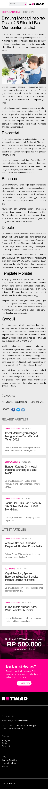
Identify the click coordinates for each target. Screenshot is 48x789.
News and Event (37, 402)
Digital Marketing (11, 12)
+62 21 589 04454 (17, 726)
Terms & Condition (9, 760)
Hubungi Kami (24, 683)
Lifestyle (9, 402)
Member (5, 766)
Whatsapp (31, 726)
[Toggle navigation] (5, 4)
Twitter (4, 744)
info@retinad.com (16, 729)
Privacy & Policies (9, 763)
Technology (10, 569)
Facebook (6, 747)
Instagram (6, 741)
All (3, 402)
